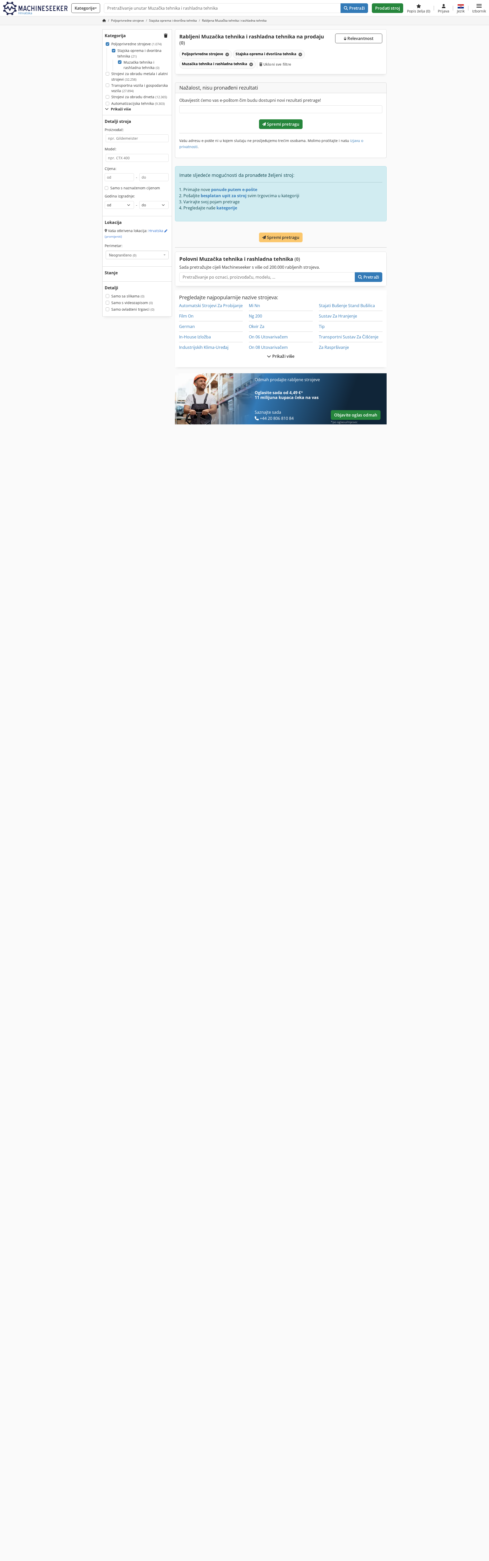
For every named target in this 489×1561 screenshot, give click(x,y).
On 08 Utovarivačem (268, 347)
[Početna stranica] (104, 20)
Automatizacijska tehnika (138, 103)
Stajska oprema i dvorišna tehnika (139, 53)
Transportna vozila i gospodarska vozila (139, 88)
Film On (186, 316)
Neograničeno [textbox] (123, 254)
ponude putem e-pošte (234, 189)
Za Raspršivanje (334, 347)
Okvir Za (256, 326)
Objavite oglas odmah (355, 415)
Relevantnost (359, 38)
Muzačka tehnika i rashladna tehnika (141, 65)
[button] (479, 8)
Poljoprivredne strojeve (136, 43)
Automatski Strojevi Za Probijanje (211, 305)
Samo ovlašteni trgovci (132, 309)
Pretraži (356, 8)
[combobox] (137, 255)
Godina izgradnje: (120, 196)
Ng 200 (255, 316)
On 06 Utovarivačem (268, 337)
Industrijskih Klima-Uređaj (203, 347)
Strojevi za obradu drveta (139, 96)
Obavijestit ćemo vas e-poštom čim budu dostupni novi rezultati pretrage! (250, 100)
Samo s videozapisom (132, 302)
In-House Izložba (195, 337)
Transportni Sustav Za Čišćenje (348, 337)
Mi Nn (254, 305)
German (187, 326)
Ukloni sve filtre (276, 64)
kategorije (226, 208)
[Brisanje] (226, 54)
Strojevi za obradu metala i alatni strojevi (139, 76)
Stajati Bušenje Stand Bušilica (347, 305)
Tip (322, 326)
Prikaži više (283, 356)
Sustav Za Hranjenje (338, 316)
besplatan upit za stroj (224, 195)
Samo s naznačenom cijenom (135, 187)
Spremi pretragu (283, 124)
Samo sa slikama (127, 296)
